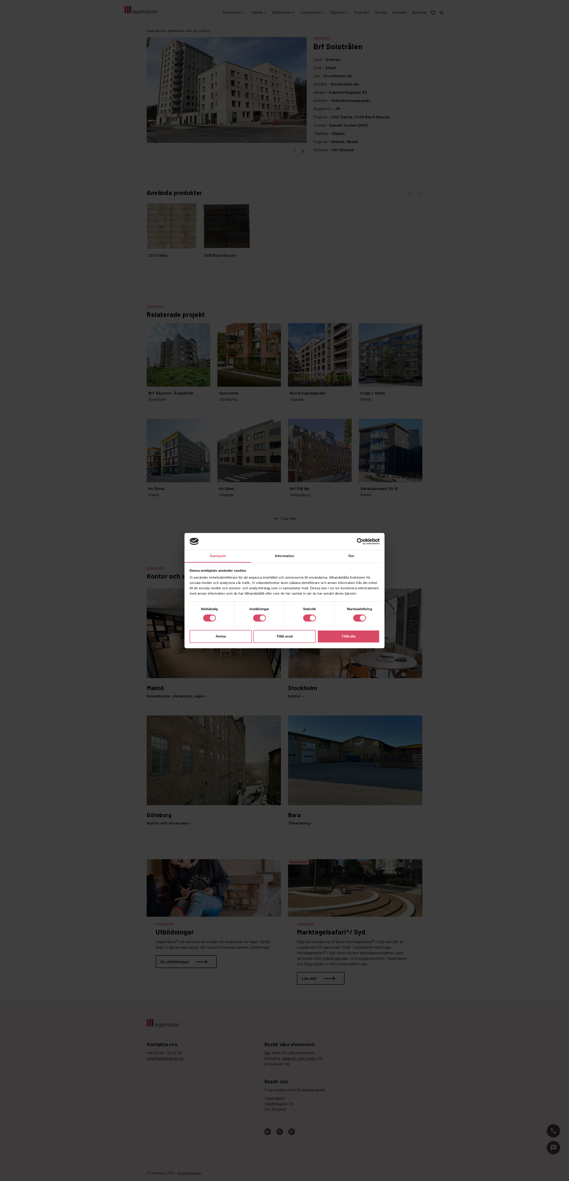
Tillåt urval (284, 636)
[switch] (259, 617)
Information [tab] (284, 556)
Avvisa (221, 636)
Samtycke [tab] (218, 556)
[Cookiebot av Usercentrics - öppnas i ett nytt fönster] (360, 541)
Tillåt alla (348, 636)
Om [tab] (351, 556)
